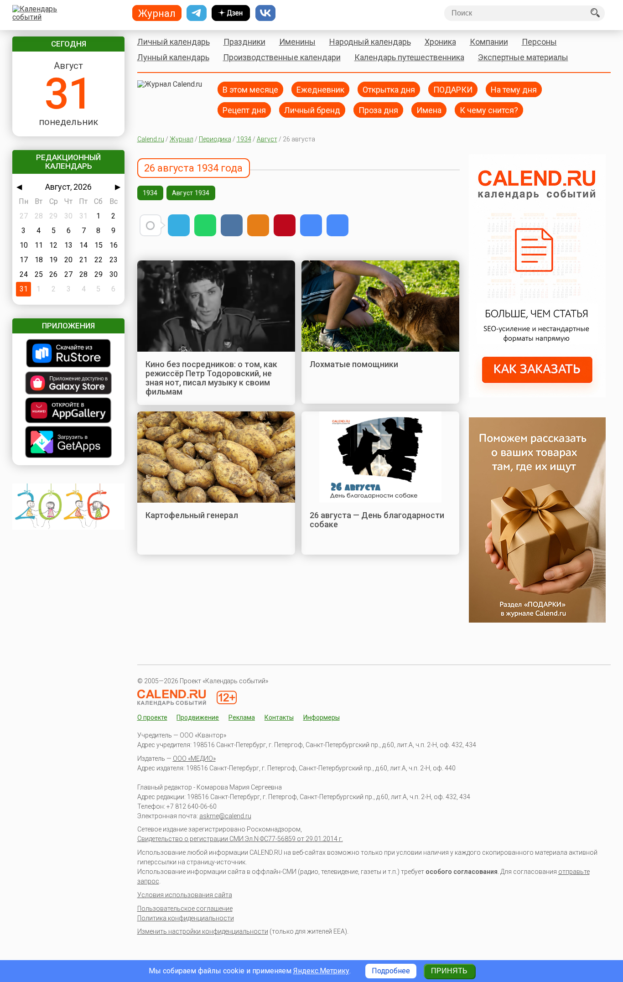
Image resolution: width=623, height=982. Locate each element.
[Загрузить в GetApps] (68, 443)
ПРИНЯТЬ (449, 971)
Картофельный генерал (191, 515)
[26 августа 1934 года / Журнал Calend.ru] (311, 225)
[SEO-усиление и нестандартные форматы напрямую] (537, 394)
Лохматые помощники (354, 364)
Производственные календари (282, 57)
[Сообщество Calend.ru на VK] (265, 13)
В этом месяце (250, 89)
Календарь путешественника (409, 57)
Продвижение (198, 717)
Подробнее (391, 970)
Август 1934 (191, 193)
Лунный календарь (173, 57)
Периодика (215, 139)
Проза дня (378, 109)
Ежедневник (320, 89)
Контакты (279, 717)
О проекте (152, 717)
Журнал (181, 139)
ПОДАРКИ (452, 89)
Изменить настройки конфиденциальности (202, 931)
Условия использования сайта (184, 895)
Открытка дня (389, 89)
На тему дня (514, 89)
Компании (489, 42)
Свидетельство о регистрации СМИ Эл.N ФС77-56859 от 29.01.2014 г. (240, 838)
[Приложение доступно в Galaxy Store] (68, 383)
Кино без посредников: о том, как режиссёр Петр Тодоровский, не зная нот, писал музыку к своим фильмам (211, 378)
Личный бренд (312, 109)
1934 (244, 139)
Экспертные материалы (523, 57)
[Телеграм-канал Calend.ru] (197, 13)
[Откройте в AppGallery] (68, 411)
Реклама (241, 717)
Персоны (539, 42)
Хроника (440, 42)
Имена (428, 109)
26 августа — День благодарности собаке (377, 519)
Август (267, 139)
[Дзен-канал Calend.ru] (231, 13)
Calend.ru (150, 139)
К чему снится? (489, 109)
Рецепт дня (244, 109)
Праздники (244, 42)
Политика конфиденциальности (185, 918)
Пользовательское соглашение (185, 908)
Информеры (321, 717)
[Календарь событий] (66, 13)
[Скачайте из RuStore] (68, 354)
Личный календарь (173, 42)
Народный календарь (370, 42)
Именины (297, 42)
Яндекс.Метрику (321, 970)
